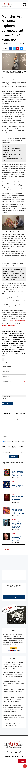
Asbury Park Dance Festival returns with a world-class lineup (13, 691)
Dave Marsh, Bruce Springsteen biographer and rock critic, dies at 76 (13, 717)
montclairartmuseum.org (8, 325)
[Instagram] (12, 752)
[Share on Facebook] (10, 48)
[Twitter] (16, 752)
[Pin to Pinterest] (17, 48)
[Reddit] (20, 752)
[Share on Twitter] (14, 48)
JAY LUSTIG (10, 43)
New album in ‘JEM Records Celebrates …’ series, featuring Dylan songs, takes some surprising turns (17, 524)
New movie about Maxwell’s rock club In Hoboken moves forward (13, 683)
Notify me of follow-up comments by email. (13, 447)
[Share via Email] (21, 48)
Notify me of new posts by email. (13, 452)
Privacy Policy (3, 769)
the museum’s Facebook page (16, 320)
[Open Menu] (24, 4)
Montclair (7, 549)
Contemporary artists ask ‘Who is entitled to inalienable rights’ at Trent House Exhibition (14, 699)
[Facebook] (8, 752)
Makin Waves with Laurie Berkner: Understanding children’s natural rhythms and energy (13, 674)
